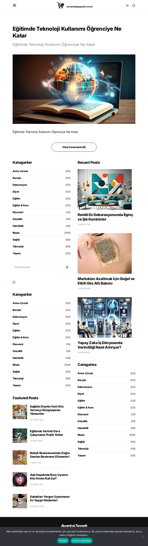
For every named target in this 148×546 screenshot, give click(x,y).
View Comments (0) (74, 147)
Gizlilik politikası (81, 540)
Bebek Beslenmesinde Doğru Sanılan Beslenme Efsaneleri (50, 454)
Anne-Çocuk (20, 171)
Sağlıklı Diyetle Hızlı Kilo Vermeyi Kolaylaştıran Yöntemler (47, 410)
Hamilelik (18, 225)
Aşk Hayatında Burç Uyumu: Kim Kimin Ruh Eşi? (49, 476)
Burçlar (17, 177)
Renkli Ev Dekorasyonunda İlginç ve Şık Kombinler (105, 217)
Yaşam (17, 253)
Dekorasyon (20, 184)
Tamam (63, 540)
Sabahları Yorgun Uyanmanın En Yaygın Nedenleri (50, 498)
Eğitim (16, 198)
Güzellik (17, 219)
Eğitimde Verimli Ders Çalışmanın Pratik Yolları (46, 433)
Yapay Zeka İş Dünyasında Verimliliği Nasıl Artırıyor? (100, 345)
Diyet (16, 191)
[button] (14, 5)
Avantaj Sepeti (74, 526)
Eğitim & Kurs (21, 205)
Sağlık (16, 239)
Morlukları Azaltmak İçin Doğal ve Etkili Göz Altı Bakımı (106, 281)
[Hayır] (143, 536)
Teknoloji (18, 246)
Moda (16, 232)
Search (67, 267)
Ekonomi (18, 212)
